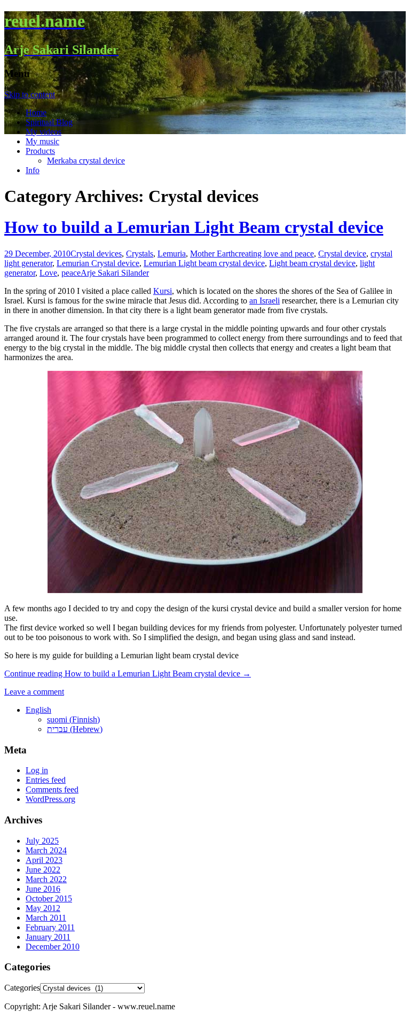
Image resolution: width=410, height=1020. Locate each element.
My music (42, 141)
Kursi (162, 290)
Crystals (139, 253)
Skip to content (29, 94)
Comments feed (52, 789)
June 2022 (43, 869)
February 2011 (50, 927)
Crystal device (342, 253)
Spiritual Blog (49, 122)
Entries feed (46, 779)
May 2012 (43, 908)
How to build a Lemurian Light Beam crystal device (193, 227)
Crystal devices (96, 253)
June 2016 (43, 888)
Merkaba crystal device (86, 160)
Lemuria (171, 253)
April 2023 (44, 860)
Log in (37, 770)
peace (71, 272)
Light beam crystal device (312, 263)
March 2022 (46, 879)
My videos (43, 131)
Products (40, 150)
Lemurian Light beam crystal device (204, 263)
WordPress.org (50, 799)
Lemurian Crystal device (98, 263)
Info (33, 170)
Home (36, 112)
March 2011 (46, 917)
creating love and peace (274, 253)
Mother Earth (212, 253)
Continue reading (127, 673)
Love (48, 272)
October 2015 (49, 898)
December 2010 (53, 946)
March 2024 (46, 850)
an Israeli (264, 300)
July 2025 (42, 840)
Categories (22, 987)
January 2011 (48, 936)
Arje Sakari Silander (115, 272)
